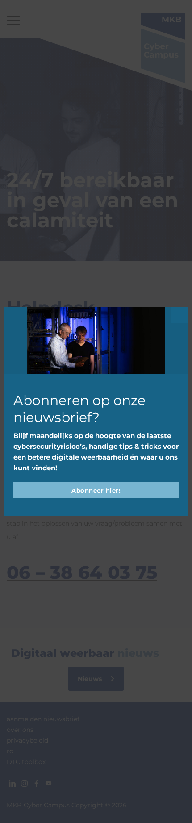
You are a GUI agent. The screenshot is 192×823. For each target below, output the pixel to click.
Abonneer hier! (96, 490)
